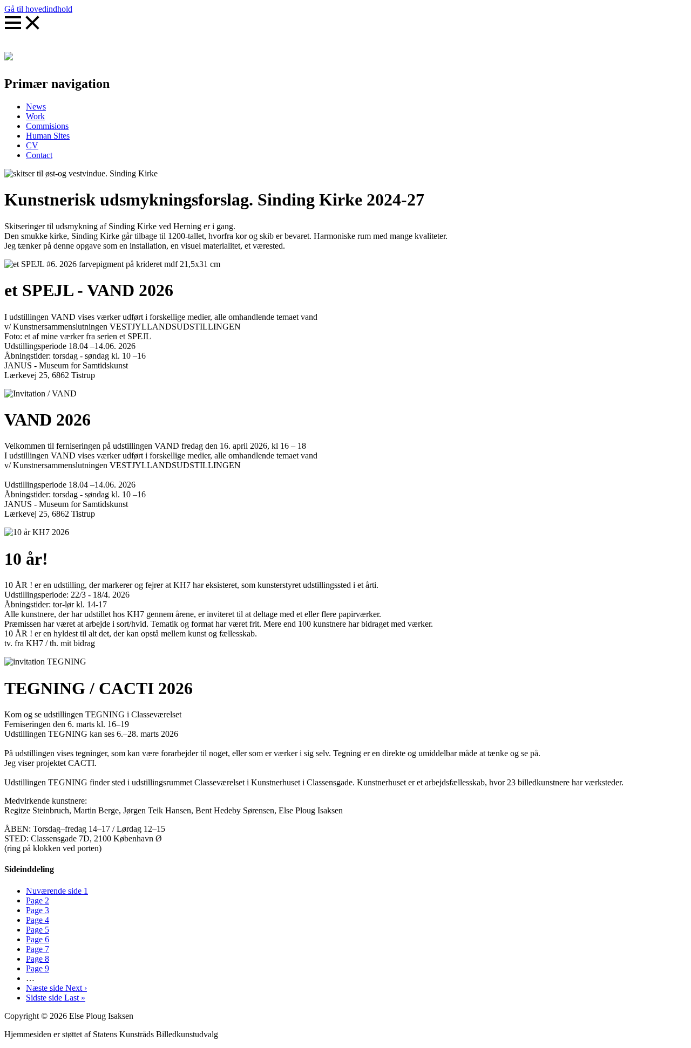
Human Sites (48, 135)
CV (32, 145)
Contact (39, 155)
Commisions (47, 126)
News (36, 106)
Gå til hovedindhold (38, 8)
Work (35, 116)
